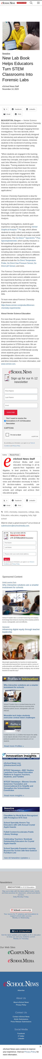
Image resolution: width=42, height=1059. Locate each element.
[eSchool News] (8, 2)
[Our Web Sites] (21, 952)
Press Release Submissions (21, 1022)
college (31, 512)
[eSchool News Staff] (7, 466)
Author (4, 455)
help (30, 515)
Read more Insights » (14, 795)
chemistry (13, 512)
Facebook (21, 1033)
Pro (20, 230)
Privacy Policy (16, 445)
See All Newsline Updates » (17, 858)
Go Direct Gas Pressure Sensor (20, 263)
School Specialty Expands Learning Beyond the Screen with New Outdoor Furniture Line (20, 850)
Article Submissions (21, 1019)
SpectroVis (30, 238)
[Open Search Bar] (31, 2)
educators (14, 515)
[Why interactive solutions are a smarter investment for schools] (21, 614)
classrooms (22, 512)
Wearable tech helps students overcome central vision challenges (19, 717)
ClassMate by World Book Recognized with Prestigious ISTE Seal (21, 817)
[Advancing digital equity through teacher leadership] (21, 658)
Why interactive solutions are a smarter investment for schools (20, 586)
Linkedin (21, 1038)
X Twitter (21, 1036)
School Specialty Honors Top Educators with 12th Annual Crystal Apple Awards (19, 825)
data (37, 512)
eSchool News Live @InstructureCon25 (12, 764)
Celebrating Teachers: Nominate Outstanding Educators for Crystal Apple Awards (19, 841)
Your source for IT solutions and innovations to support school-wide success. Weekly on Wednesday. (21, 916)
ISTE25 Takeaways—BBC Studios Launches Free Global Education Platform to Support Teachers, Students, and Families (19, 773)
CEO (6, 512)
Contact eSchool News (21, 1016)
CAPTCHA (9, 428)
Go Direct (20, 238)
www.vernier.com (8, 364)
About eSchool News (21, 1002)
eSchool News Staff (24, 459)
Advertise (21, 990)
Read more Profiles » (14, 746)
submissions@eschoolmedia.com (15, 526)
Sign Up (7, 559)
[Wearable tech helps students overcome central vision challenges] (12, 731)
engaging (23, 515)
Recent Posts (14, 455)
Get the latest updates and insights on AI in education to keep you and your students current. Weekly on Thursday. (21, 937)
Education (5, 515)
